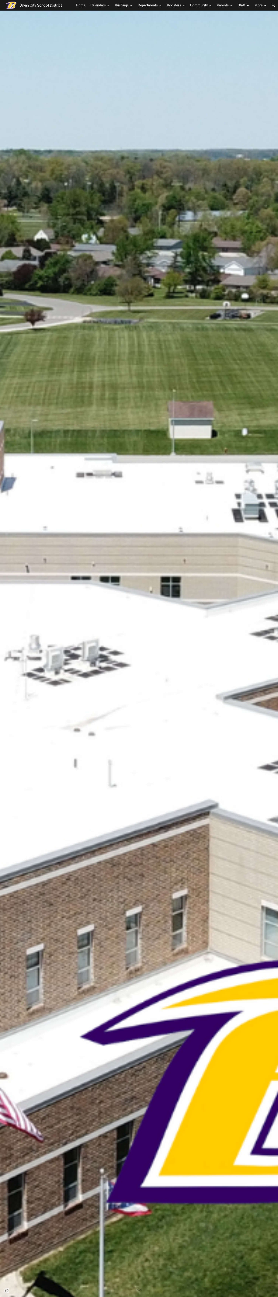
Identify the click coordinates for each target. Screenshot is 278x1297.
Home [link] (80, 5)
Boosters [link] (174, 5)
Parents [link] (223, 5)
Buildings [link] (122, 5)
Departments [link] (148, 5)
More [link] (258, 5)
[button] (273, 5)
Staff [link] (241, 5)
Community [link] (199, 5)
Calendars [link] (98, 5)
